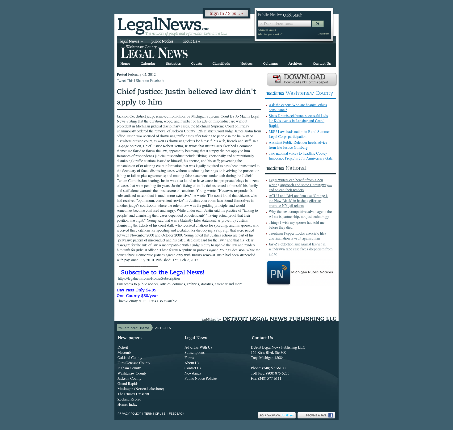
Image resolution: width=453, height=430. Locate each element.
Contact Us (193, 367)
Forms (189, 357)
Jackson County (129, 378)
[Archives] (295, 63)
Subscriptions (195, 352)
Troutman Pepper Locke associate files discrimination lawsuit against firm (297, 235)
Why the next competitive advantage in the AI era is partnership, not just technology (300, 214)
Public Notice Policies (201, 378)
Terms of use (154, 413)
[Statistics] (173, 63)
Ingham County (129, 367)
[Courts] (196, 63)
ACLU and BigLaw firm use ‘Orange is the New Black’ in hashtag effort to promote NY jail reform (298, 200)
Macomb (124, 352)
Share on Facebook (150, 80)
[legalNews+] (131, 41)
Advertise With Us (198, 347)
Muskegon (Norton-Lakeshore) (140, 388)
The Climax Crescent (133, 393)
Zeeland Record (129, 398)
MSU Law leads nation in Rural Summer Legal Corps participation (299, 134)
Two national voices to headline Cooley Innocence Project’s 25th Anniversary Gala (300, 155)
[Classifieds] (221, 63)
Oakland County (129, 357)
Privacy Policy (129, 413)
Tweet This (125, 80)
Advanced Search (267, 29)
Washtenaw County (132, 373)
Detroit (122, 347)
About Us (192, 362)
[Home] (125, 63)
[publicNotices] (162, 41)
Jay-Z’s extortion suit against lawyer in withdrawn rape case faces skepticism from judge (300, 248)
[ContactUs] (322, 63)
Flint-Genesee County (133, 362)
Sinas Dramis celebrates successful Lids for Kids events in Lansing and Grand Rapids (298, 120)
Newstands (193, 373)
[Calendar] (148, 63)
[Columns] (270, 63)
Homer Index (127, 404)
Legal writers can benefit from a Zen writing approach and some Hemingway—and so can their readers (300, 184)
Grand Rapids (127, 383)
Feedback (176, 413)
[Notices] (246, 63)
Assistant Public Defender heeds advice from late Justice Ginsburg (298, 145)
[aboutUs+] (191, 41)
